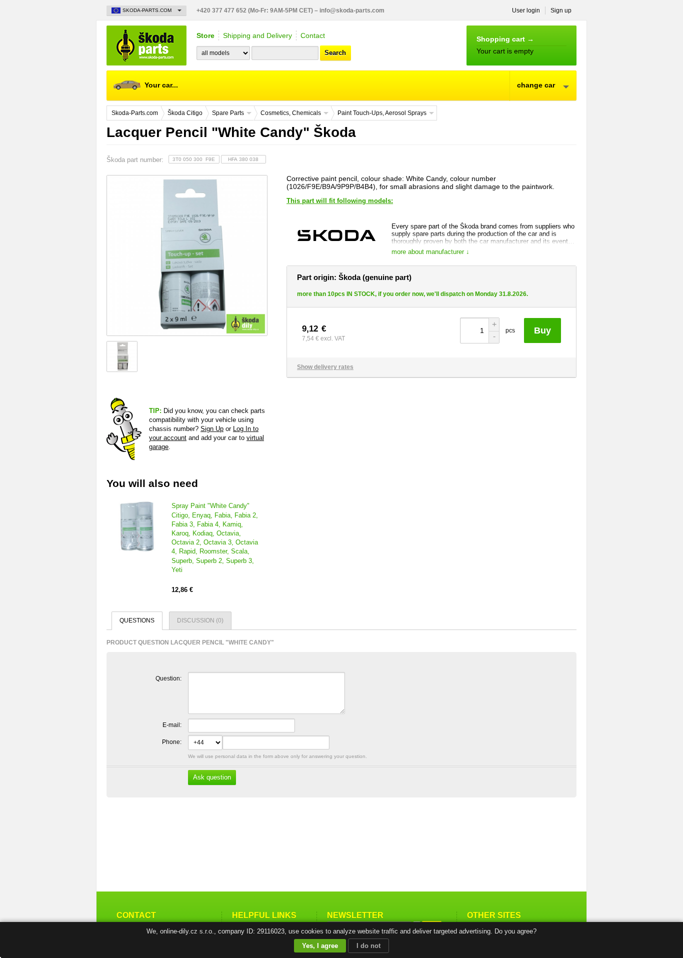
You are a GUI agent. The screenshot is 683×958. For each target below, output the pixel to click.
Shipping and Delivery (257, 36)
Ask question (212, 777)
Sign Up (212, 428)
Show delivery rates (325, 367)
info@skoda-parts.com (352, 10)
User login (526, 10)
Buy (542, 331)
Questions (137, 620)
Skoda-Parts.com (146, 46)
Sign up (561, 10)
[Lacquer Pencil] (186, 255)
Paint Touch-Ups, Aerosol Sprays (382, 113)
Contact (312, 36)
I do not (368, 946)
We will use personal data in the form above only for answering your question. (276, 767)
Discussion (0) (200, 620)
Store (205, 36)
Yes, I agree (320, 946)
